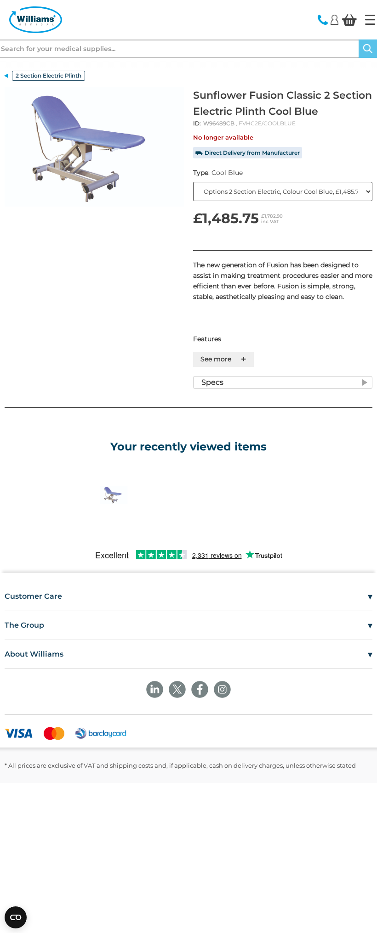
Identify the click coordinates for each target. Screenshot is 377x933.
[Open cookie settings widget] (16, 917)
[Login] (334, 19)
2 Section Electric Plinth (48, 75)
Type (218, 173)
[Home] (370, 19)
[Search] (368, 48)
